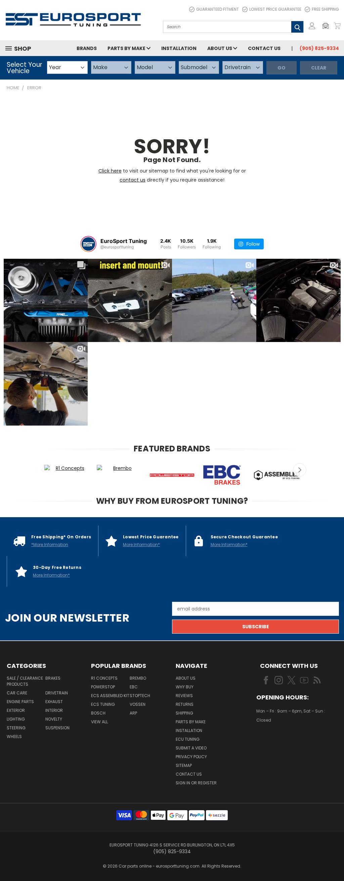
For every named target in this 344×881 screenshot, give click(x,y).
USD (279, 739)
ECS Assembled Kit (110, 695)
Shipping (184, 713)
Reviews (184, 695)
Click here (110, 170)
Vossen (137, 704)
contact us (132, 180)
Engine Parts (20, 701)
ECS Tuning (103, 704)
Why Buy (185, 687)
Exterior (16, 710)
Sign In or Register (196, 783)
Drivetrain (56, 693)
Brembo (138, 678)
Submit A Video (191, 748)
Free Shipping (325, 9)
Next (299, 470)
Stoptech (140, 695)
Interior (54, 710)
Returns (185, 704)
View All (99, 722)
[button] (327, 25)
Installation (179, 48)
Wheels (14, 736)
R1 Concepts (104, 678)
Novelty (53, 719)
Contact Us (264, 48)
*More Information (49, 544)
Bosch (98, 713)
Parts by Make (127, 48)
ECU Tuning (188, 739)
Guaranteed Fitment (217, 9)
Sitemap (184, 765)
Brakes (52, 678)
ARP (133, 713)
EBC (134, 687)
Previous (42, 470)
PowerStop (103, 687)
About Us (220, 48)
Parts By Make (191, 722)
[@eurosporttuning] (88, 244)
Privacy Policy (191, 757)
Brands (87, 48)
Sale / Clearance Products (25, 681)
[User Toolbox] (312, 25)
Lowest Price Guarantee (275, 9)
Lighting (16, 719)
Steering (16, 728)
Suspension (57, 728)
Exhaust (54, 701)
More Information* (141, 544)
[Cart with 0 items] (337, 25)
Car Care (17, 693)
